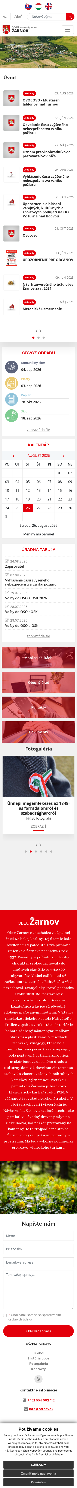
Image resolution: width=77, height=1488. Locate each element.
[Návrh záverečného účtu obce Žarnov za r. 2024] (11, 283)
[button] (33, 337)
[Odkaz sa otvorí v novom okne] (38, 1379)
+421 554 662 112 (41, 1400)
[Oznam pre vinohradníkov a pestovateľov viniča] (11, 150)
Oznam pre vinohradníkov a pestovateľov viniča (47, 154)
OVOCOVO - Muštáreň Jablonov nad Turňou (41, 102)
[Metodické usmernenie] (11, 307)
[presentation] (36, 330)
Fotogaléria (38, 1363)
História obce (38, 1358)
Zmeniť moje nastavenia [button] (38, 1473)
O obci (39, 1353)
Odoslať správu (38, 1331)
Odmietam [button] (38, 1482)
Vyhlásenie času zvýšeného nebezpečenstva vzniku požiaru (46, 180)
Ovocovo (30, 235)
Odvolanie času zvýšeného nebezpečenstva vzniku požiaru (45, 128)
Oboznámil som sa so (34, 1317)
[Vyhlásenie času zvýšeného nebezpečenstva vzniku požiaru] (11, 176)
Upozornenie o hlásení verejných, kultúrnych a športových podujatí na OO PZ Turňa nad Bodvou (46, 209)
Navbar (10, 29)
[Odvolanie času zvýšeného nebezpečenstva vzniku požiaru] (11, 124)
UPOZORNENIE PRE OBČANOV (48, 259)
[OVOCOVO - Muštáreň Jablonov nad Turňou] (11, 98)
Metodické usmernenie (42, 309)
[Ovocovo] (11, 233)
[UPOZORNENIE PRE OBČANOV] (11, 258)
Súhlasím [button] (38, 1464)
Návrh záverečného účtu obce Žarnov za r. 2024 (48, 286)
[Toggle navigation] (68, 29)
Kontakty (38, 1369)
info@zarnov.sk (41, 1409)
